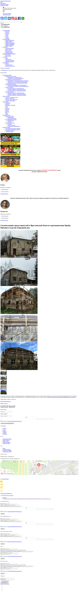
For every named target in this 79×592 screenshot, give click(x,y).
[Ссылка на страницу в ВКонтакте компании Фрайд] (9, 19)
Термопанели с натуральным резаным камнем (17, 82)
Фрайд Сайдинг (6, 96)
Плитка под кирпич (9, 116)
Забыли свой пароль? (4, 583)
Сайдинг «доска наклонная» (11, 99)
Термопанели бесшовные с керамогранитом (17, 85)
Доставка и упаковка (7, 450)
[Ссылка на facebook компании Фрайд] (19, 19)
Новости (5, 431)
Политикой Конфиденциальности (14, 421)
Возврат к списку (4, 403)
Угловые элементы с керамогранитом (16, 88)
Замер (4, 448)
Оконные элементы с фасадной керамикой (17, 94)
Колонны (7, 111)
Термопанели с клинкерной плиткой (15, 78)
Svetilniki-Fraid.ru (7, 1)
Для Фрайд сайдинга (9, 130)
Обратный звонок (4, 193)
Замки (6, 114)
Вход (1, 2)
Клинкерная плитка (12, 118)
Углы (6, 107)
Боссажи (7, 109)
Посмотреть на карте (7, 9)
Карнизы (7, 104)
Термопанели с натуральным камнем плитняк (17, 81)
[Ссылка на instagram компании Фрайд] (12, 19)
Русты (6, 106)
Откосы (7, 110)
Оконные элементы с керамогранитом (16, 92)
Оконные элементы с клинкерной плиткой (17, 95)
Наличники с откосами (10, 105)
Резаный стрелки (11, 125)
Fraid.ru (2, 1)
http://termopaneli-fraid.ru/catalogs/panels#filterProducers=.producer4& (61, 397)
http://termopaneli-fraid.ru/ (5, 401)
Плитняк (10, 124)
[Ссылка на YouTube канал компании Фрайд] (16, 19)
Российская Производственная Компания (4, 4)
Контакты (5, 433)
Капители (7, 108)
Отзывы (4, 432)
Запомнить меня (5, 581)
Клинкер (10, 121)
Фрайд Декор (6, 101)
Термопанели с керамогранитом (14, 77)
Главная (4, 428)
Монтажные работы (7, 451)
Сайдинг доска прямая (10, 100)
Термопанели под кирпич (10, 76)
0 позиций (7, 68)
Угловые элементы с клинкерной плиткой (17, 90)
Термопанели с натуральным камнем (13, 79)
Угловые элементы (9, 87)
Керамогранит (11, 117)
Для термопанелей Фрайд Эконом (12, 129)
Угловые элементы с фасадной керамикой (16, 89)
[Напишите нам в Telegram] (5, 19)
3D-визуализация (6, 449)
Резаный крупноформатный (14, 126)
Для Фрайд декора (9, 131)
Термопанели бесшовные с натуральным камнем (18, 86)
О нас (4, 429)
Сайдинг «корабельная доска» (11, 97)
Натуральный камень (9, 122)
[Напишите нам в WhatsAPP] (22, 19)
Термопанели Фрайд (7, 75)
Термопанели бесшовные (10, 84)
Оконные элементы (9, 91)
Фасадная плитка (6, 115)
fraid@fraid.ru (6, 479)
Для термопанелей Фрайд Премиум (12, 128)
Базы (6, 112)
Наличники (7, 102)
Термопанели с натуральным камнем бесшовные (18, 80)
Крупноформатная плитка (10, 119)
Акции (4, 430)
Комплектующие (6, 127)
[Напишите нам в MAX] (2, 19)
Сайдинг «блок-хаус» (9, 98)
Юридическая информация (6, 493)
